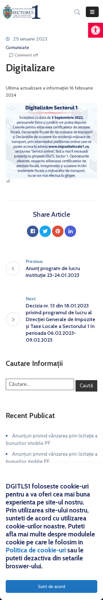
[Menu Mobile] (92, 12)
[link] (95, 30)
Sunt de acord (51, 586)
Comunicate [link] (17, 47)
